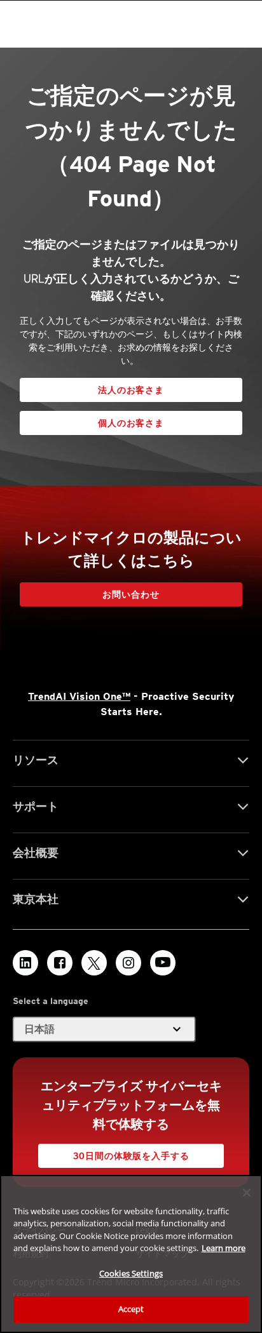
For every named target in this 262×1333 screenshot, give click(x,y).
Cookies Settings (131, 1273)
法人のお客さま (131, 390)
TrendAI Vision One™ (79, 696)
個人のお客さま (131, 423)
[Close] (247, 1193)
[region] (131, 1254)
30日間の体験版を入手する (131, 1156)
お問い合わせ (130, 594)
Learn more (223, 1248)
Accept (131, 1309)
